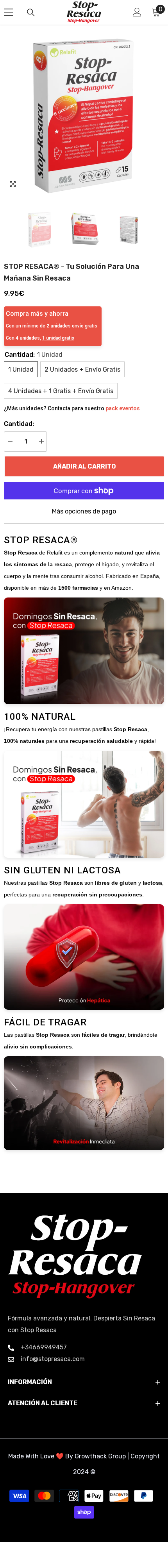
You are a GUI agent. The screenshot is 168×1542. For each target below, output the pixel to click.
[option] (84, 114)
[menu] (8, 12)
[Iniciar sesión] (137, 12)
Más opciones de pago (84, 511)
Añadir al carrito (84, 466)
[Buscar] (31, 12)
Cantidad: (19, 424)
